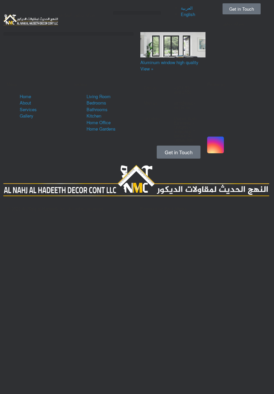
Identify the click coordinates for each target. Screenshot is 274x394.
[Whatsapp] (215, 90)
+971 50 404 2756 (182, 89)
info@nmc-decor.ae (184, 105)
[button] (137, 13)
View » (146, 68)
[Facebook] (215, 108)
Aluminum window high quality (169, 62)
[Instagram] (215, 145)
